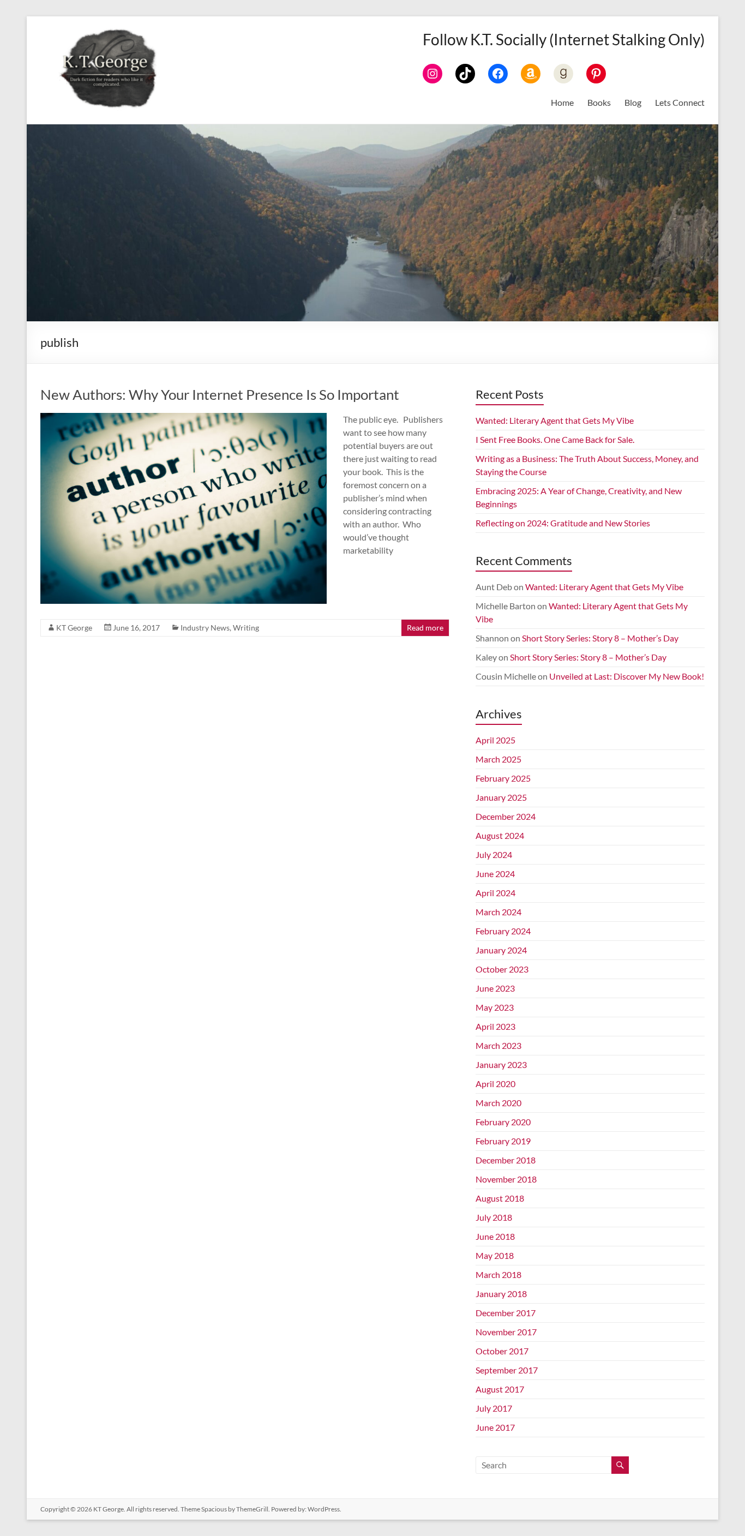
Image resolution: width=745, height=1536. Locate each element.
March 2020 (498, 1102)
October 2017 (502, 1351)
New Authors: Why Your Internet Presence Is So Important (219, 394)
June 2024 (495, 873)
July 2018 (494, 1217)
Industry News (205, 627)
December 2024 (506, 816)
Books (599, 102)
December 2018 (506, 1160)
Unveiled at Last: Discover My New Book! (626, 676)
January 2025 (501, 797)
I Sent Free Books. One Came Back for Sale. (555, 439)
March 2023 (498, 1045)
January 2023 (501, 1064)
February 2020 (503, 1122)
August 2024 (500, 835)
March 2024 (498, 912)
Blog (632, 102)
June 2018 (495, 1236)
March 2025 (498, 759)
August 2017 (500, 1389)
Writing (246, 627)
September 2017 (507, 1370)
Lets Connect (680, 102)
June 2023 (495, 988)
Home (562, 102)
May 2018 (495, 1255)
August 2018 (500, 1198)
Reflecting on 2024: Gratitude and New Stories (563, 523)
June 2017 (495, 1427)
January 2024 (501, 950)
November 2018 (506, 1179)
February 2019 (503, 1141)
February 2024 (503, 931)
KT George (74, 627)
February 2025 (503, 778)
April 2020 (495, 1083)
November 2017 (506, 1332)
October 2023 (502, 969)
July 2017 (494, 1408)
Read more (425, 627)
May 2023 (495, 1007)
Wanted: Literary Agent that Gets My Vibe (555, 420)
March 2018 (498, 1274)
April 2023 (495, 1026)
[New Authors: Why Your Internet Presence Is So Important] (183, 418)
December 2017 (506, 1312)
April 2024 (495, 892)
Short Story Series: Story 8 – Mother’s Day (600, 638)
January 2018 (501, 1293)
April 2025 (495, 740)
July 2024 (494, 854)
